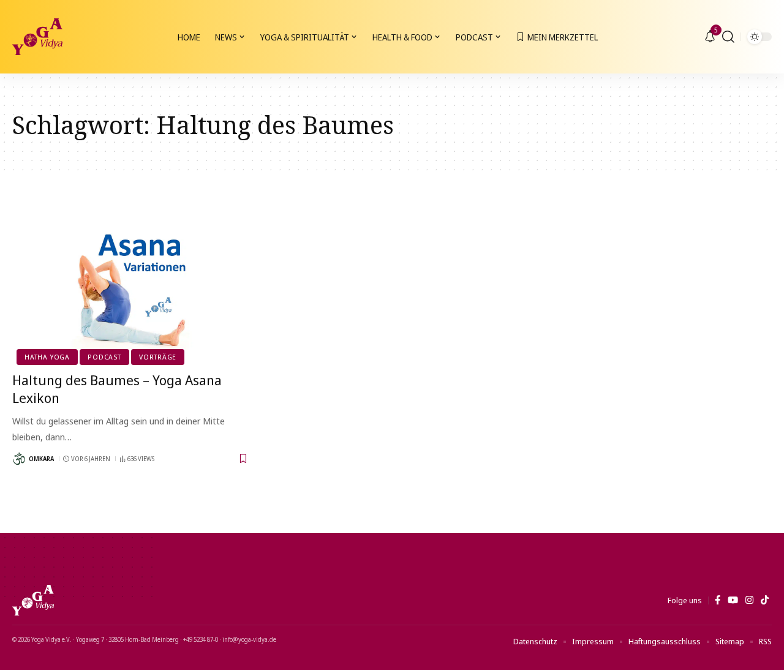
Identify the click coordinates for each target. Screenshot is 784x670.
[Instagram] (749, 600)
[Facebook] (717, 600)
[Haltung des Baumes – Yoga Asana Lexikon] (130, 290)
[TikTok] (765, 600)
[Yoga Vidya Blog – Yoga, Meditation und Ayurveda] (33, 600)
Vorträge (157, 356)
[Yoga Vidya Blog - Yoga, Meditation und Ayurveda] (37, 36)
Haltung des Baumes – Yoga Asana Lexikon (117, 389)
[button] (728, 36)
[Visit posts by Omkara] (19, 458)
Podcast (104, 356)
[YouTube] (733, 600)
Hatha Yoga (47, 356)
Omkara (41, 458)
